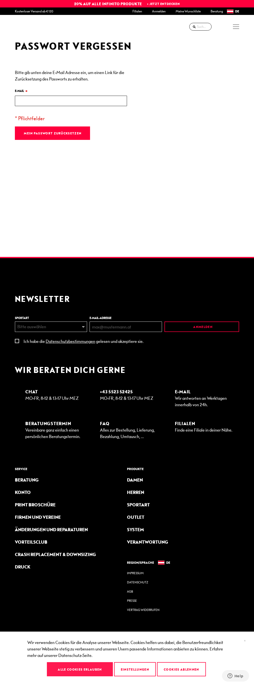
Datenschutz (137, 582)
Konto (23, 492)
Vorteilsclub (31, 541)
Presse (132, 600)
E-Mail (183, 391)
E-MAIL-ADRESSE (100, 318)
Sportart (138, 504)
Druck (22, 566)
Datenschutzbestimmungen (70, 341)
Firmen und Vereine (38, 517)
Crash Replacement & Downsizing (55, 554)
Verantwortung (147, 541)
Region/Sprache (140, 562)
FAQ (104, 423)
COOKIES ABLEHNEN (181, 669)
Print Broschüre (35, 504)
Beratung (217, 11)
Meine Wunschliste (188, 11)
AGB (130, 591)
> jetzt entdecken (163, 3)
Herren (135, 492)
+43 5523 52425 (116, 391)
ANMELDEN (202, 326)
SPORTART (22, 318)
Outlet (135, 517)
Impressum (135, 573)
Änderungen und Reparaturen (51, 529)
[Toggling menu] (236, 27)
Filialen (137, 11)
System (135, 529)
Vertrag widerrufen (143, 609)
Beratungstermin (48, 423)
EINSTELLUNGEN (135, 669)
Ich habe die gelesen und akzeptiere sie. (84, 341)
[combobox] (200, 27)
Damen (135, 479)
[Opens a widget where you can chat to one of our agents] (235, 676)
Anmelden (159, 11)
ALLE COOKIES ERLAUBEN (80, 669)
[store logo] (28, 26)
